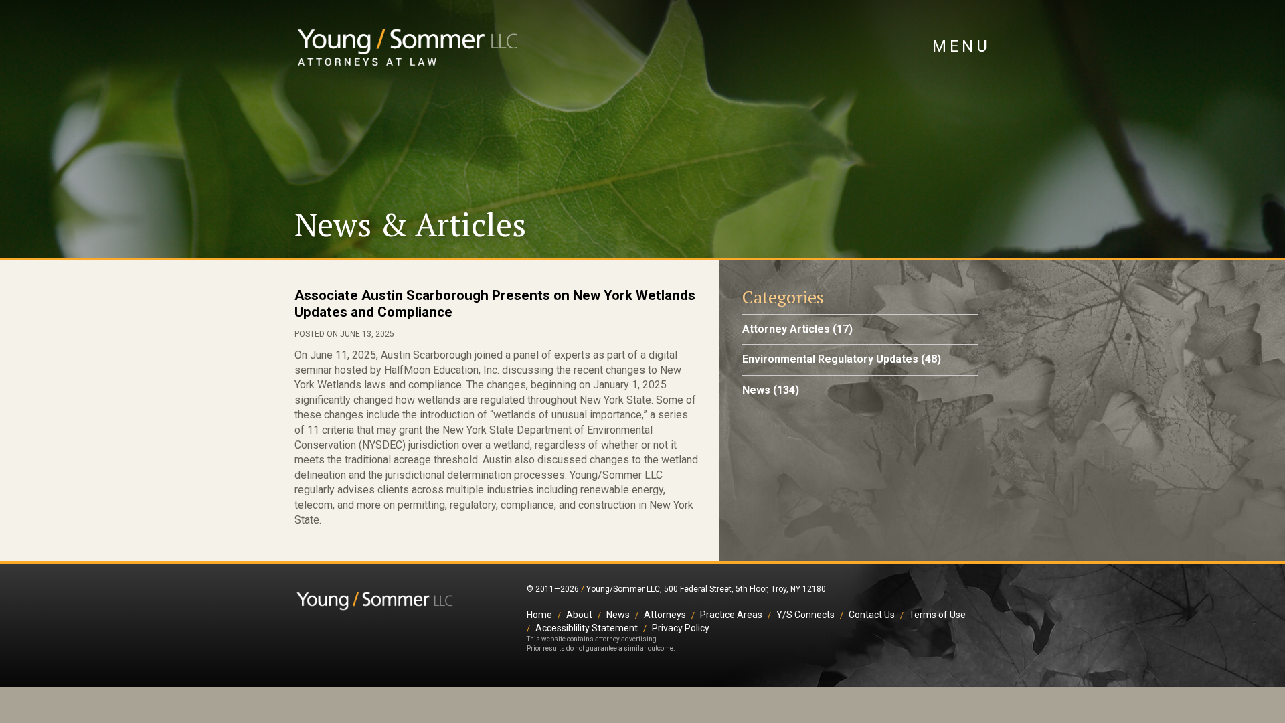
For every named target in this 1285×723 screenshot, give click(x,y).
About (579, 614)
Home (539, 614)
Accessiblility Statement (586, 628)
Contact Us (872, 614)
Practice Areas (731, 614)
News (756, 390)
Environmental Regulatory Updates (830, 359)
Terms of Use (937, 614)
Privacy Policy (680, 628)
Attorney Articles (786, 329)
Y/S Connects (805, 614)
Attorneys (665, 614)
